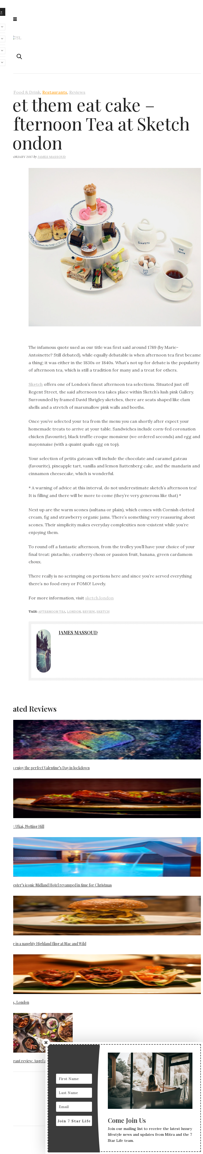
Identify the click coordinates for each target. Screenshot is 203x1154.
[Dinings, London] (101, 974)
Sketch (36, 384)
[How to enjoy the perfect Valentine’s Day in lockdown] (101, 740)
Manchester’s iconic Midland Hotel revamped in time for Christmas (57, 885)
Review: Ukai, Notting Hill (23, 826)
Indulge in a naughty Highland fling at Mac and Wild (44, 943)
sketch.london (99, 598)
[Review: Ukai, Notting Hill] (101, 798)
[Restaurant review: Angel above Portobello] (37, 1033)
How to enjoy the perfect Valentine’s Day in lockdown (46, 767)
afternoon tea (51, 611)
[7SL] (15, 38)
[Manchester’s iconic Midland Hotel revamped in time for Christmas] (101, 857)
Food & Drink (26, 92)
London (74, 611)
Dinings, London (15, 1002)
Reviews (77, 92)
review (88, 611)
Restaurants (54, 92)
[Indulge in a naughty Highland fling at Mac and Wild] (101, 916)
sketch (102, 611)
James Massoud (52, 157)
